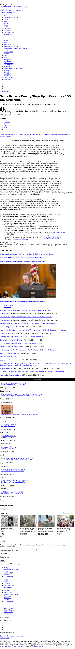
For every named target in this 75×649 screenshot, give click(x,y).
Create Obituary (9, 610)
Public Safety (5, 327)
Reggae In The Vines (8, 448)
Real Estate (7, 30)
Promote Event (9, 576)
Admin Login (7, 613)
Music (2, 353)
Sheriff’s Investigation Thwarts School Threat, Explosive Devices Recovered (22, 261)
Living (6, 19)
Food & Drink (8, 21)
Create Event (8, 77)
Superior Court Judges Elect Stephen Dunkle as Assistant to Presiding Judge (22, 301)
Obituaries (7, 28)
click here (3, 647)
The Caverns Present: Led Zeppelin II (13, 482)
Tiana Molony (11, 353)
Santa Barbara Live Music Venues (15, 48)
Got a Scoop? (13, 12)
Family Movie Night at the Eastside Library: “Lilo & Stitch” (21, 396)
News (6, 16)
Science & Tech (5, 333)
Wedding (7, 66)
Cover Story (8, 587)
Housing (3, 375)
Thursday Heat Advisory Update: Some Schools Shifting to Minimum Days (21, 257)
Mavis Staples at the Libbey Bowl (12, 471)
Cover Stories (8, 65)
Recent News (8, 305)
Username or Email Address (9, 550)
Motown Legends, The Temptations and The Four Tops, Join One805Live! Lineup (28, 350)
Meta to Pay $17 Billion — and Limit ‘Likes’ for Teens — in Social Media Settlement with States (33, 330)
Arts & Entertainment (11, 17)
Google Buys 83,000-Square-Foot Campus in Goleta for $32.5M (22, 343)
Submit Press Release (11, 594)
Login (26, 6)
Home (6, 41)
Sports (6, 27)
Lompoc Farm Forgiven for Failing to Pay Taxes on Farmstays (21, 337)
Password (3, 553)
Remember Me (7, 557)
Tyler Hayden (16, 327)
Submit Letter (8, 612)
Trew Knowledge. (19, 647)
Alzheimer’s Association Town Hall (13, 384)
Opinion (6, 23)
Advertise (7, 72)
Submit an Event (5, 7)
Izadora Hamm (18, 347)
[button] (9, 525)
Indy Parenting (9, 32)
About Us (7, 74)
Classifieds (7, 34)
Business (3, 340)
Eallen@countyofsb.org (20, 239)
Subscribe (4, 12)
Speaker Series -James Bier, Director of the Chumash (19, 415)
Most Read (7, 307)
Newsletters (18, 7)
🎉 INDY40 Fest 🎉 (7, 437)
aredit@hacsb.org (59, 232)
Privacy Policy (5, 638)
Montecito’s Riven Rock (8, 356)
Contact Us (8, 76)
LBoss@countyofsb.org (51, 238)
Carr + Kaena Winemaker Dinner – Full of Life (16, 459)
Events (6, 25)
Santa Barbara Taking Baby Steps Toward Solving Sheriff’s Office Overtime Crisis (28, 323)
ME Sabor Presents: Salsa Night (12, 493)
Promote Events (9, 601)
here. (18, 564)
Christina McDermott (16, 340)
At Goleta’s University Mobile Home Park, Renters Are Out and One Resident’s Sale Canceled (32, 372)
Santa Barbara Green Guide (13, 68)
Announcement (5, 91)
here (53, 545)
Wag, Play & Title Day (8, 426)
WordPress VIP (39, 647)
